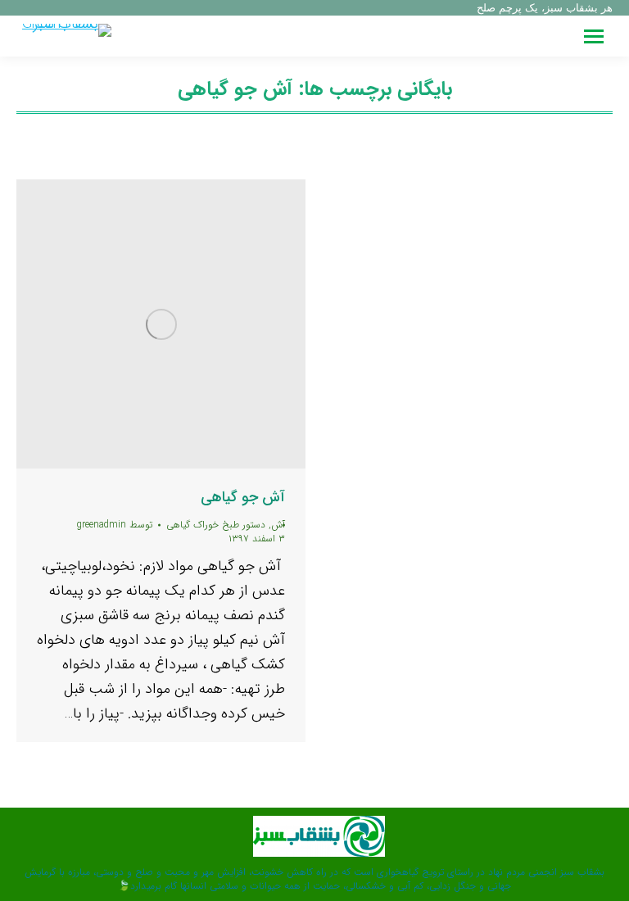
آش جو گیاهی (243, 497)
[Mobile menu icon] (593, 36)
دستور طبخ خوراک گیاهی (215, 524)
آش (278, 524)
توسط (114, 525)
